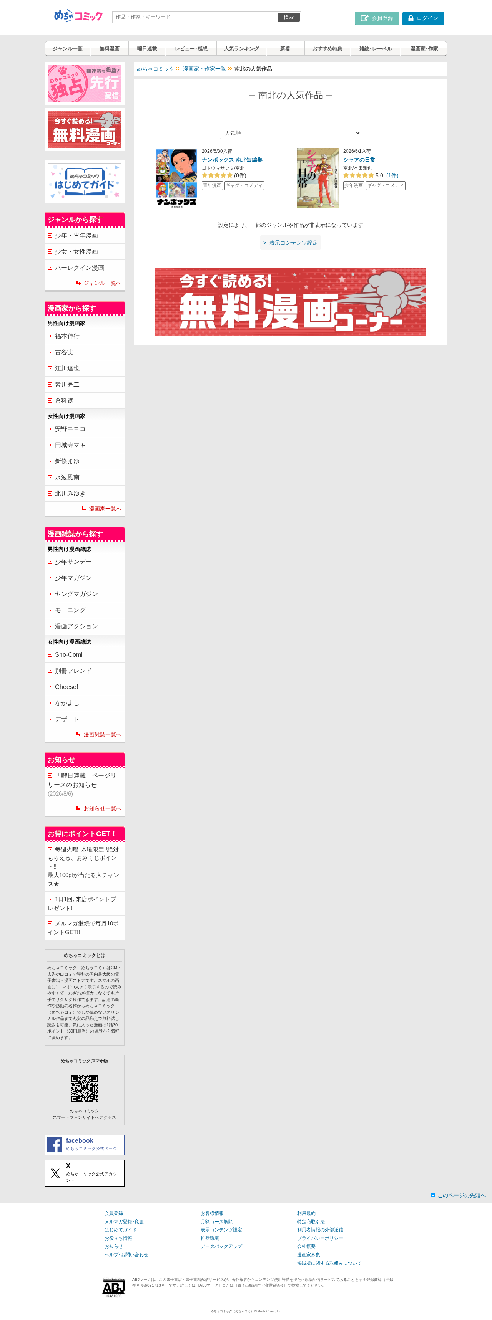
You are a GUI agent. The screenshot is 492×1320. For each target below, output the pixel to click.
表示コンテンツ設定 (221, 1229)
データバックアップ (221, 1246)
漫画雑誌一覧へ (102, 734)
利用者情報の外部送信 (320, 1229)
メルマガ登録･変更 (124, 1221)
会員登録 (114, 1213)
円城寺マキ (70, 445)
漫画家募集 (308, 1254)
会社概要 (306, 1246)
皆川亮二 (67, 384)
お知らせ (114, 1246)
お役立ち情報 (118, 1238)
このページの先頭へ (461, 1195)
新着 (285, 48)
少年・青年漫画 (76, 235)
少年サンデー (73, 561)
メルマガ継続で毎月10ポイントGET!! (83, 927)
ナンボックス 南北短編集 (232, 160)
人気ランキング (241, 48)
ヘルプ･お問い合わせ (126, 1254)
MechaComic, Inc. (269, 1311)
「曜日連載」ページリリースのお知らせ (82, 784)
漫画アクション (76, 626)
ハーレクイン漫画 (79, 267)
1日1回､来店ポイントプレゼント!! (82, 903)
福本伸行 (67, 336)
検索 (289, 17)
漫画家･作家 (424, 48)
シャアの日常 (359, 160)
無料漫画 (110, 48)
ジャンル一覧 (68, 48)
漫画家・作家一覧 (204, 69)
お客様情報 (212, 1213)
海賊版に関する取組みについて (329, 1263)
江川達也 (67, 368)
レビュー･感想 (191, 48)
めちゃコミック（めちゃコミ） (232, 1311)
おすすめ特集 (327, 48)
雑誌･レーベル (375, 48)
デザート (67, 719)
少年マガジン (73, 578)
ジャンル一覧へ (102, 283)
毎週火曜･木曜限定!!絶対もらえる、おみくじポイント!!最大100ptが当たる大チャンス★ (83, 866)
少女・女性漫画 (76, 251)
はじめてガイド (121, 1229)
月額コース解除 (217, 1221)
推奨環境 (210, 1238)
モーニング (70, 610)
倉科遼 (64, 400)
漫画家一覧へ (105, 509)
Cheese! (66, 687)
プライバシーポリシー (320, 1238)
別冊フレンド (73, 670)
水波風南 (67, 477)
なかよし (67, 703)
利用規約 (306, 1213)
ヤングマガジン (76, 594)
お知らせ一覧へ (102, 808)
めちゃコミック (156, 69)
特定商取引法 (311, 1221)
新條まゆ (67, 461)
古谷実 (64, 352)
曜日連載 (147, 48)
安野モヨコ (70, 429)
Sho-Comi (69, 654)
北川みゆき (70, 493)
